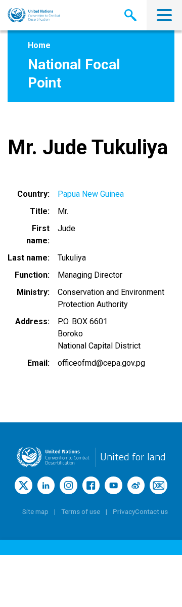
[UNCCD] (34, 15)
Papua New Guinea (91, 194)
